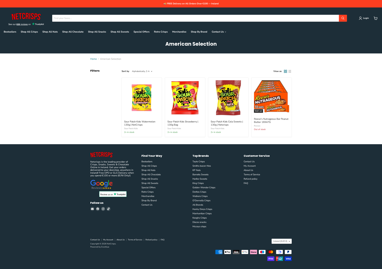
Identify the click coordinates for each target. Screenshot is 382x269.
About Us (248, 170)
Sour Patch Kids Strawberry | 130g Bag (182, 123)
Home (93, 59)
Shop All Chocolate (73, 31)
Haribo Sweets (199, 178)
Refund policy (250, 178)
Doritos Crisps (199, 191)
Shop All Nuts (50, 31)
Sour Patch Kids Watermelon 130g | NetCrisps (139, 123)
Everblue (105, 247)
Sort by (125, 71)
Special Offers (142, 31)
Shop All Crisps (29, 31)
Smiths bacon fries (201, 165)
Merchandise (179, 31)
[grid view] (285, 71)
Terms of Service (252, 174)
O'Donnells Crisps (201, 200)
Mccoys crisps (199, 226)
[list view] (290, 71)
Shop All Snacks (97, 31)
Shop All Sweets (120, 31)
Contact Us (218, 31)
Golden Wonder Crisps (203, 187)
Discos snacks (199, 222)
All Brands (197, 204)
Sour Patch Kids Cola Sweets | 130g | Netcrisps (227, 123)
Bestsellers (10, 31)
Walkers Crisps (200, 196)
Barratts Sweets (200, 174)
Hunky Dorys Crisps (202, 209)
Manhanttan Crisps (202, 213)
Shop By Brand (199, 31)
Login (366, 18)
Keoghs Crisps (199, 217)
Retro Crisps (161, 31)
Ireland (280, 241)
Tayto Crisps (198, 161)
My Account (250, 165)
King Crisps (198, 183)
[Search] (343, 18)
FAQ (246, 183)
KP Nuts (196, 170)
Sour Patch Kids (131, 128)
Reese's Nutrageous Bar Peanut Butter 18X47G (271, 120)
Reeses (257, 125)
